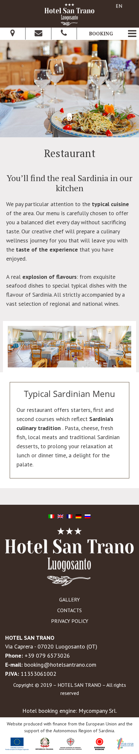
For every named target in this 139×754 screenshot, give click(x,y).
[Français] (69, 516)
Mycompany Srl (97, 710)
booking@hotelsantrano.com (60, 664)
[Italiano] (51, 516)
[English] (60, 516)
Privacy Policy (69, 621)
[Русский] (88, 516)
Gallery (69, 599)
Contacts (69, 610)
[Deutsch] (78, 516)
